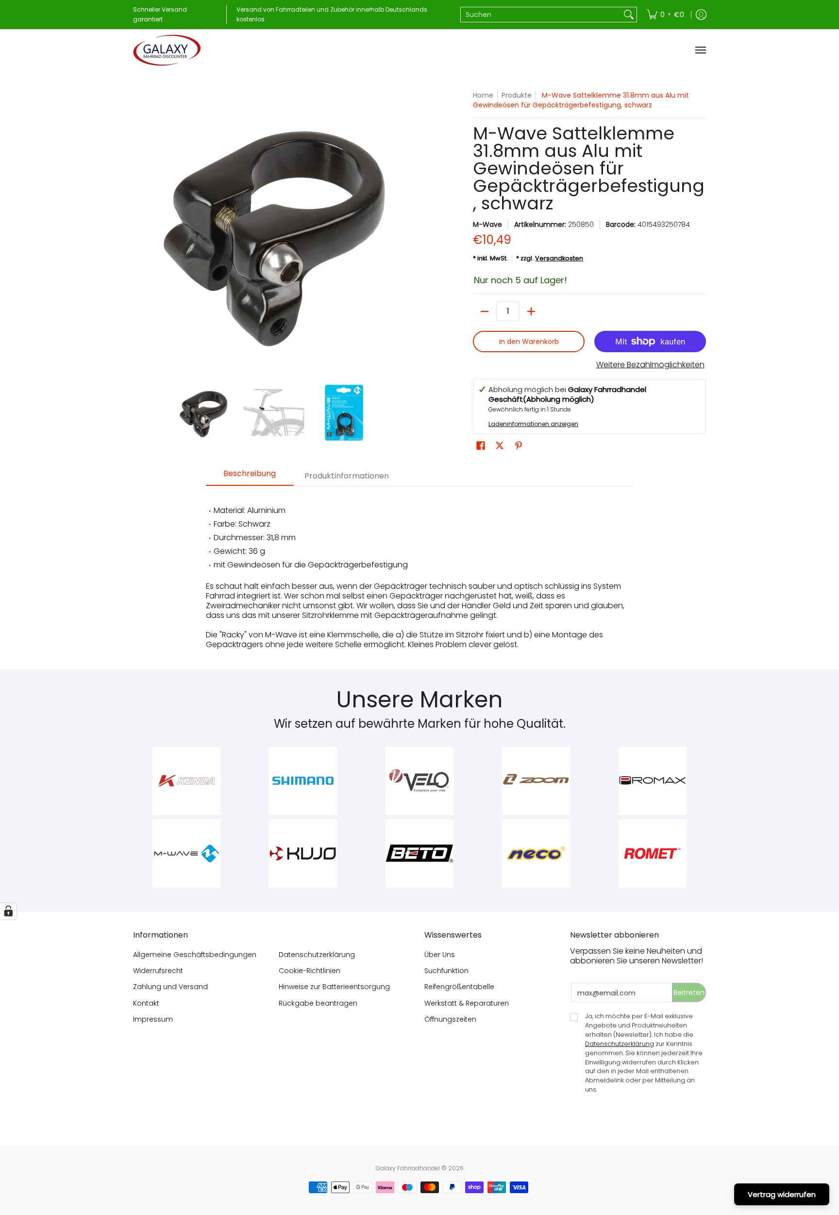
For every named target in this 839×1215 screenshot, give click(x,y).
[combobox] (541, 14)
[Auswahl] (531, 311)
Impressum (153, 1019)
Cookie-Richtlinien (309, 970)
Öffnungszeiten (450, 1019)
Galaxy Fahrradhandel (408, 1168)
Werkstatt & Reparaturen (466, 1003)
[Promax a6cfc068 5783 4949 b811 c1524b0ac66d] (652, 781)
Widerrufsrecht (158, 970)
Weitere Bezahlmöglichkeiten (650, 365)
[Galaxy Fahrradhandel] (167, 50)
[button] (480, 445)
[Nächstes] (408, 231)
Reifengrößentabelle (459, 987)
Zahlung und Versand (170, 987)
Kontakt (146, 1003)
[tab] (249, 476)
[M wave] (186, 854)
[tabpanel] (419, 572)
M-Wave (487, 224)
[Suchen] (629, 14)
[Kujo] (303, 854)
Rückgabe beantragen (318, 1003)
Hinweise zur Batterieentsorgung (334, 987)
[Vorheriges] (140, 231)
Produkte (517, 95)
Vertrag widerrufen (782, 1194)
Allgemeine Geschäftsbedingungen (194, 954)
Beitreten (689, 992)
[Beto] (419, 854)
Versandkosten (559, 258)
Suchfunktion (446, 970)
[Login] (701, 14)
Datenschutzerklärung (317, 954)
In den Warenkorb (529, 341)
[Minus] (484, 311)
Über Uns (439, 954)
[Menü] (700, 50)
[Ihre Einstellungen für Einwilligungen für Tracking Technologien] (8, 911)
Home (483, 95)
